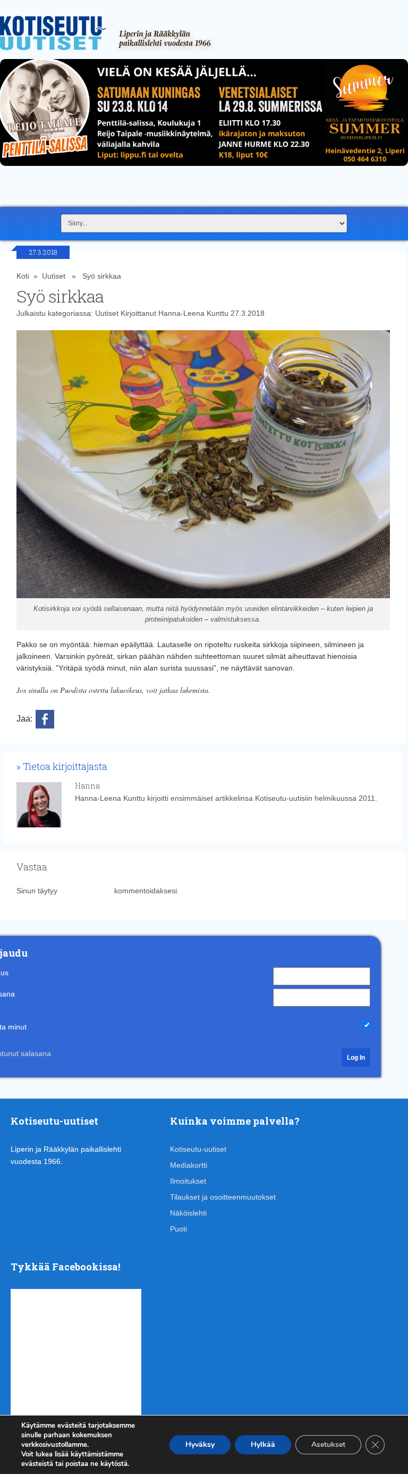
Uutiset (53, 276)
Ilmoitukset (188, 1181)
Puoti (178, 1229)
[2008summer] (204, 168)
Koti (22, 276)
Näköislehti (188, 1213)
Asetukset (328, 1444)
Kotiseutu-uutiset (198, 1149)
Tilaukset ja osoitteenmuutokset (223, 1197)
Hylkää (263, 1444)
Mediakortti (188, 1165)
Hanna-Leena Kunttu (193, 313)
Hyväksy (200, 1444)
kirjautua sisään (86, 890)
